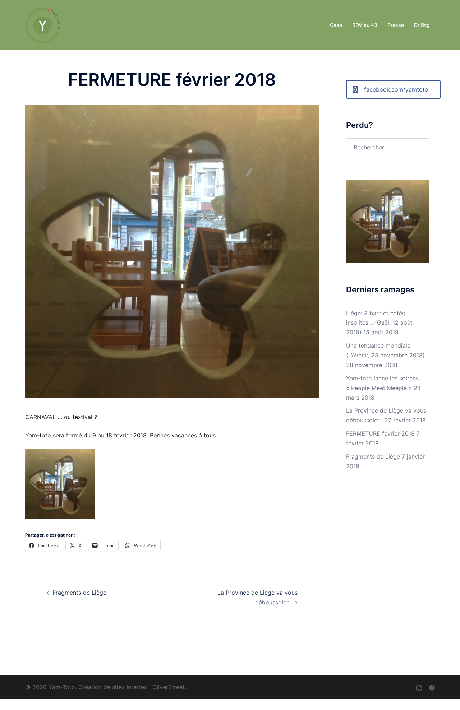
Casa (336, 25)
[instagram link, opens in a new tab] (419, 687)
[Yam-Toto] (43, 24)
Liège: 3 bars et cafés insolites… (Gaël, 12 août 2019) (379, 323)
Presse (395, 25)
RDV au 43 (364, 25)
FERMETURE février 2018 (380, 433)
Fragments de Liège (79, 592)
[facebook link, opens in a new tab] (432, 687)
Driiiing (422, 25)
